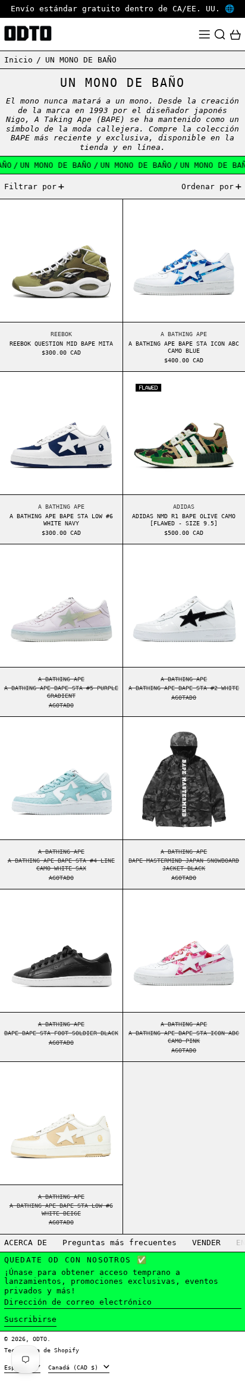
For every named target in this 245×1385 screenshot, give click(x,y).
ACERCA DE (25, 1242)
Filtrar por (30, 186)
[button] (220, 34)
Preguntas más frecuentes (119, 1242)
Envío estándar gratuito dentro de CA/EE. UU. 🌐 (122, 8)
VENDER (206, 1242)
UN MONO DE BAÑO (81, 59)
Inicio (18, 59)
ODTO (40, 1338)
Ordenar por (207, 186)
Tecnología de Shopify (41, 1349)
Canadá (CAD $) (75, 1367)
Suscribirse (30, 1319)
